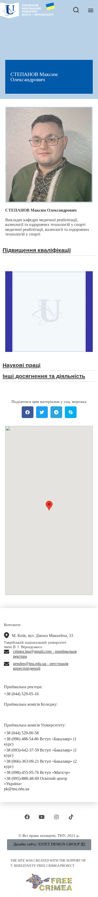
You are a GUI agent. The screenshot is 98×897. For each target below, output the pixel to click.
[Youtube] (41, 817)
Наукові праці (22, 365)
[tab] (49, 251)
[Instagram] (56, 817)
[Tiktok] (71, 817)
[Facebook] (27, 817)
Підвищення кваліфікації (37, 250)
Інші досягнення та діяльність (44, 376)
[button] (90, 10)
